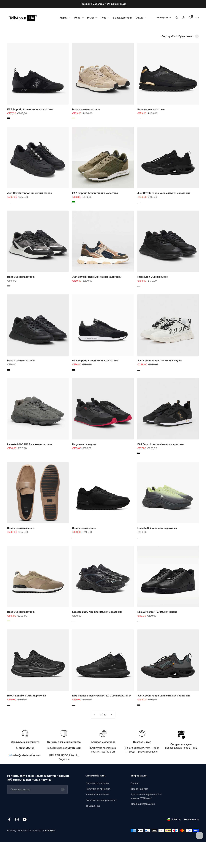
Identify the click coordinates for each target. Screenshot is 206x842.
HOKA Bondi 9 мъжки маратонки (26, 695)
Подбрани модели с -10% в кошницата (103, 3)
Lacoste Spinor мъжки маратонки (157, 528)
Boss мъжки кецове (84, 528)
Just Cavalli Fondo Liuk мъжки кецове (29, 192)
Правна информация (143, 803)
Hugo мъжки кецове (84, 444)
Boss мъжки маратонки (86, 109)
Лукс (103, 17)
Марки (63, 17)
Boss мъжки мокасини (20, 528)
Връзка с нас (93, 805)
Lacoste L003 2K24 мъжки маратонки (29, 444)
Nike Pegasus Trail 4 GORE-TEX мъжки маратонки (101, 695)
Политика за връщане (98, 788)
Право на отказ (139, 788)
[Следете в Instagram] (17, 819)
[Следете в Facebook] (9, 819)
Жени (77, 17)
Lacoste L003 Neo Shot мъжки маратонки (97, 611)
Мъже (90, 17)
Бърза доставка (122, 17)
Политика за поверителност (101, 800)
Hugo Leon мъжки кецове (152, 276)
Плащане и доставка (97, 783)
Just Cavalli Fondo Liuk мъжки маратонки (96, 276)
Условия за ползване (97, 794)
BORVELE (50, 830)
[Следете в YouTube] (25, 819)
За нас (134, 783)
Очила (139, 17)
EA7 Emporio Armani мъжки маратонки (30, 109)
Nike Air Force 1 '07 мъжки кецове (157, 611)
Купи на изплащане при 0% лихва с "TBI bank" (146, 796)
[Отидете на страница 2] (111, 714)
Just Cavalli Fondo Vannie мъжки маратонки (163, 192)
